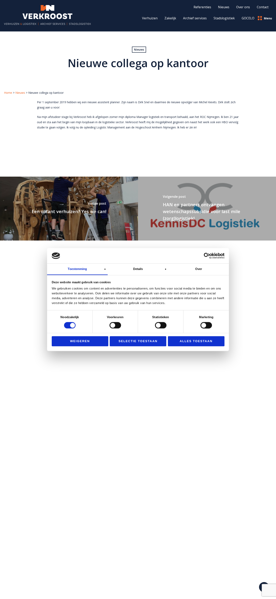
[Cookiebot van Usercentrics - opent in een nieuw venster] (206, 256)
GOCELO (248, 18)
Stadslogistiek (224, 18)
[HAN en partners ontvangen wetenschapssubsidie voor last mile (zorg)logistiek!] (207, 209)
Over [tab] (198, 269)
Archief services (195, 18)
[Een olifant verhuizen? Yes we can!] (69, 209)
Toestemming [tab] (77, 269)
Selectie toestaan (138, 341)
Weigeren (80, 341)
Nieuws (139, 49)
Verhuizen (150, 18)
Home (8, 93)
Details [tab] (138, 269)
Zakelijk (170, 18)
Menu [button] (268, 18)
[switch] (115, 325)
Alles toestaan (196, 341)
